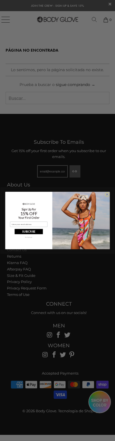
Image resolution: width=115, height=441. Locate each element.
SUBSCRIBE (28, 231)
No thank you (28, 237)
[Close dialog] (107, 194)
